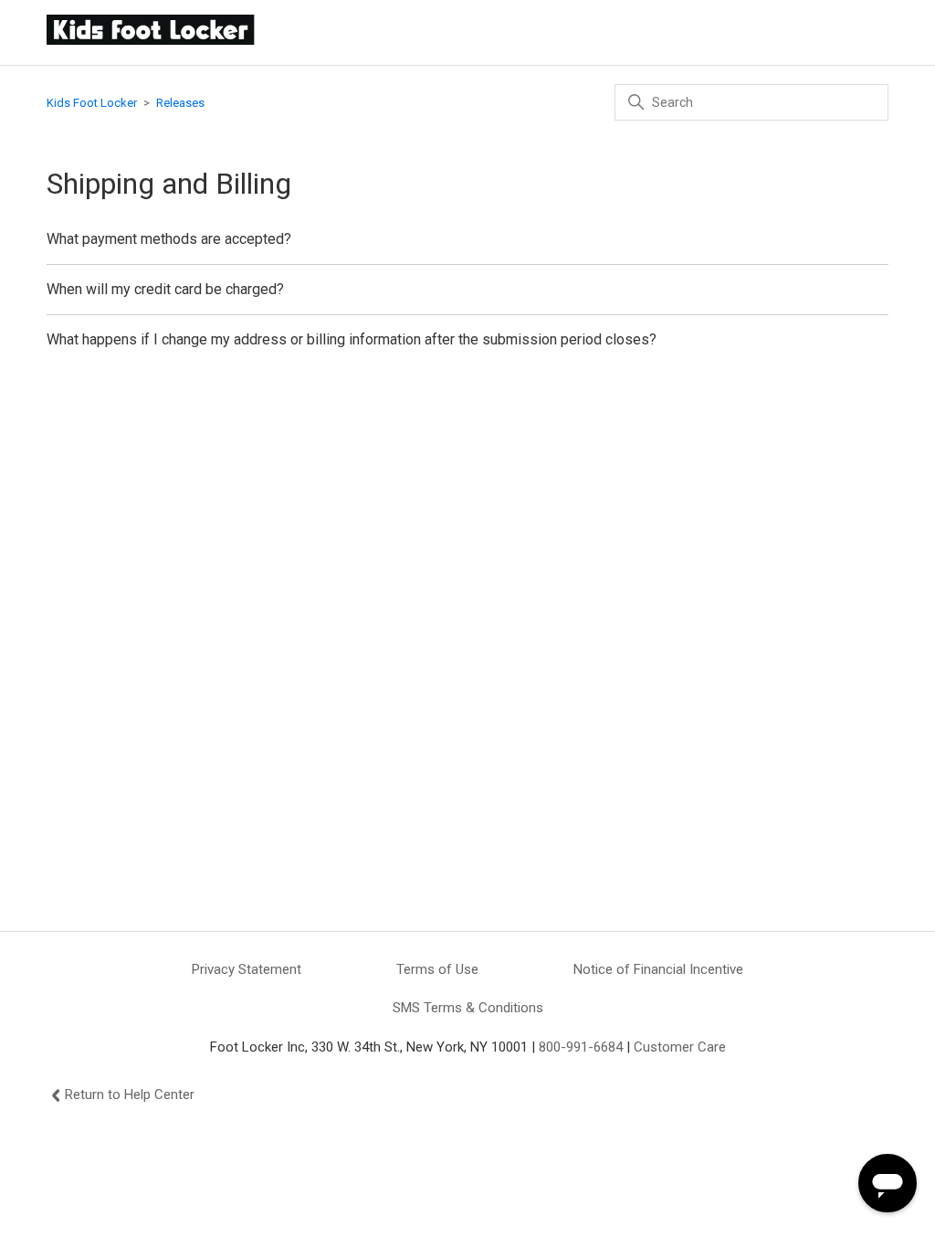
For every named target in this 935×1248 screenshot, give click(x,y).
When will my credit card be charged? (165, 289)
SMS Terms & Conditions (468, 1007)
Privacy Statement (246, 969)
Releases (180, 103)
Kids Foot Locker (92, 103)
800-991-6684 (581, 1047)
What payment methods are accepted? (169, 239)
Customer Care (680, 1047)
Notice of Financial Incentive (658, 969)
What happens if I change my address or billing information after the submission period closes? (352, 339)
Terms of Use (437, 969)
